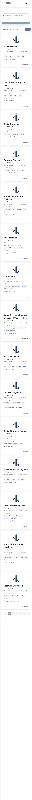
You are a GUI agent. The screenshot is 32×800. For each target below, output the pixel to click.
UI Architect (9, 276)
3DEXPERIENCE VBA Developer (13, 545)
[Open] (28, 19)
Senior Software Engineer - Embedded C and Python (16, 316)
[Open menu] (26, 4)
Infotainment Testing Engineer (13, 197)
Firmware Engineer (12, 160)
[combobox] (16, 15)
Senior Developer (12, 124)
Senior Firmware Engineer (16, 431)
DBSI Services (8, 49)
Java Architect (10, 238)
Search (16, 23)
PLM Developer (11, 46)
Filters (27, 29)
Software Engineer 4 (13, 586)
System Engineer (12, 356)
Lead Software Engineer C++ (15, 84)
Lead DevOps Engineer (14, 506)
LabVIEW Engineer (12, 392)
